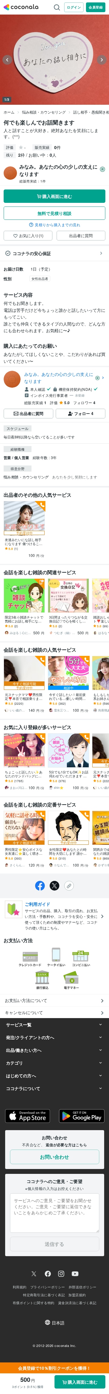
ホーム (9, 111)
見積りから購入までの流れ (57, 225)
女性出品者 (39, 278)
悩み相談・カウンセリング (44, 111)
